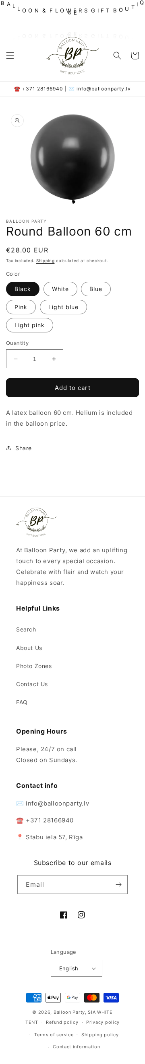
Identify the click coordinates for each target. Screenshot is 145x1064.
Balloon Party (69, 1012)
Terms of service (53, 1034)
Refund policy (62, 1022)
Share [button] (23, 448)
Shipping (45, 260)
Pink (20, 306)
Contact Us (32, 684)
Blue (95, 288)
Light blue (63, 306)
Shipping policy (100, 1034)
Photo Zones (34, 665)
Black (22, 288)
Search (26, 629)
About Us (29, 647)
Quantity (17, 343)
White (60, 288)
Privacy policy (103, 1022)
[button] (10, 55)
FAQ (22, 702)
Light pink (29, 325)
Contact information (76, 1047)
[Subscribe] (118, 884)
